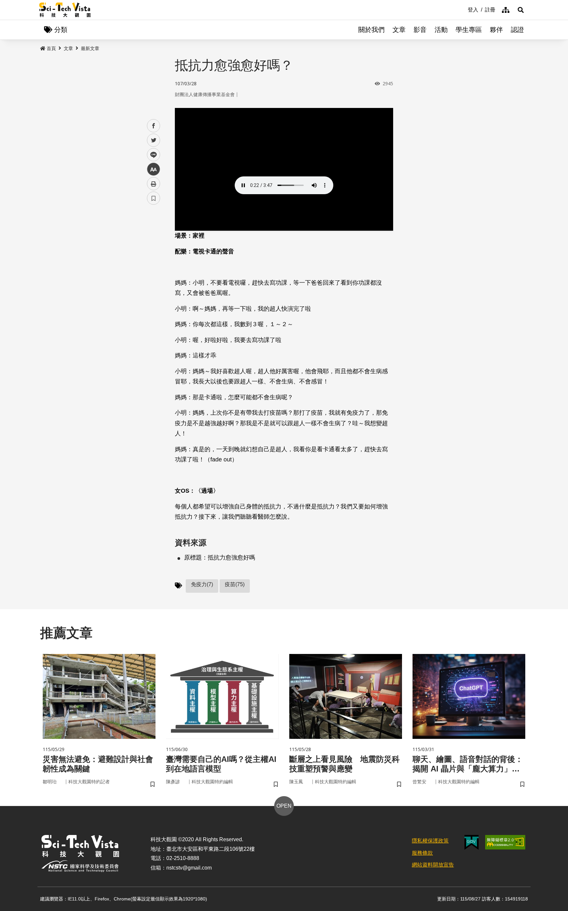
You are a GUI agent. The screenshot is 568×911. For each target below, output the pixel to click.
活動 (441, 29)
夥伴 (496, 29)
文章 (399, 29)
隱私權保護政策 (430, 841)
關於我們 (371, 29)
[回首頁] (64, 10)
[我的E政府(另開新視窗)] (471, 842)
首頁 (51, 48)
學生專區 (469, 29)
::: (463, 9)
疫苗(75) (235, 584)
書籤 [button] (153, 198)
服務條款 (422, 853)
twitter (153, 140)
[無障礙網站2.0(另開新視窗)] (505, 842)
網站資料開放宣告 (433, 865)
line (151, 155)
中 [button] (153, 169)
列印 (153, 183)
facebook (153, 126)
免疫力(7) (202, 584)
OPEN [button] (284, 806)
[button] (521, 10)
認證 (517, 29)
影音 (420, 29)
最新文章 (90, 48)
